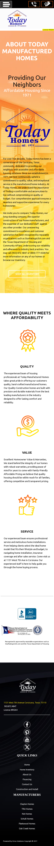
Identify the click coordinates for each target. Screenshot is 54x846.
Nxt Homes (27, 814)
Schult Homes (27, 819)
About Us (27, 774)
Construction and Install (27, 789)
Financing (27, 779)
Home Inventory (27, 769)
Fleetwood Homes (27, 823)
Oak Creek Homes (27, 828)
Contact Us (27, 784)
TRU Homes (27, 809)
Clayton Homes (27, 804)
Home (27, 765)
